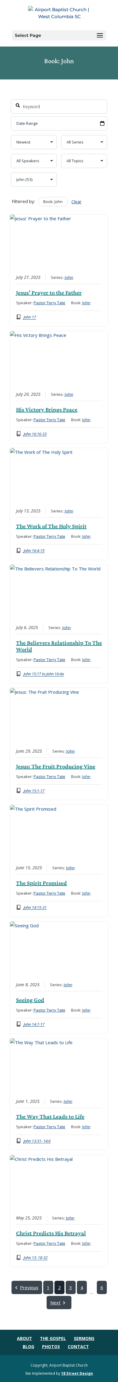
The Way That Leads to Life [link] (50, 1116)
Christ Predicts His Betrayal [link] (51, 1233)
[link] (59, 15)
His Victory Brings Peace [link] (46, 409)
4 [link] (81, 1287)
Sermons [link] (84, 1338)
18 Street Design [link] (77, 1373)
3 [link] (70, 1287)
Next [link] (55, 1303)
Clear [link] (76, 202)
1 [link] (48, 1287)
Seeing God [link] (30, 999)
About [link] (24, 1338)
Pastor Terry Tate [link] (49, 302)
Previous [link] (29, 1287)
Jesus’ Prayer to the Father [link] (49, 292)
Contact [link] (78, 1346)
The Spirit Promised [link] (41, 883)
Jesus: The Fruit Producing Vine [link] (55, 766)
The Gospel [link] (53, 1338)
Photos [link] (51, 1346)
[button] (100, 35)
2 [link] (59, 1287)
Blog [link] (28, 1346)
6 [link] (101, 1287)
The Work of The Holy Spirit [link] (51, 526)
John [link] (69, 277)
